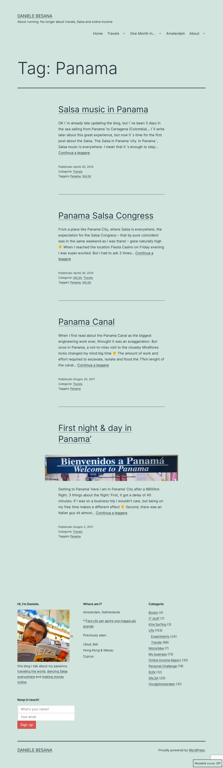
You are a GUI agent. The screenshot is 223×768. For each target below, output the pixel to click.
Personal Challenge (163, 666)
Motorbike (156, 648)
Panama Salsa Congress (105, 215)
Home (98, 33)
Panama (75, 176)
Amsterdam (175, 33)
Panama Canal (86, 322)
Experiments (160, 636)
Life (151, 630)
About (194, 33)
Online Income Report (165, 660)
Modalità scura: (205, 763)
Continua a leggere (74, 153)
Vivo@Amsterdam (162, 684)
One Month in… (142, 33)
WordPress (197, 750)
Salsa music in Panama (103, 109)
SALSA (86, 176)
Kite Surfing (157, 624)
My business (158, 654)
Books (153, 612)
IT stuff (154, 618)
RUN (152, 672)
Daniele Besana (34, 15)
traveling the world (31, 671)
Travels (113, 33)
